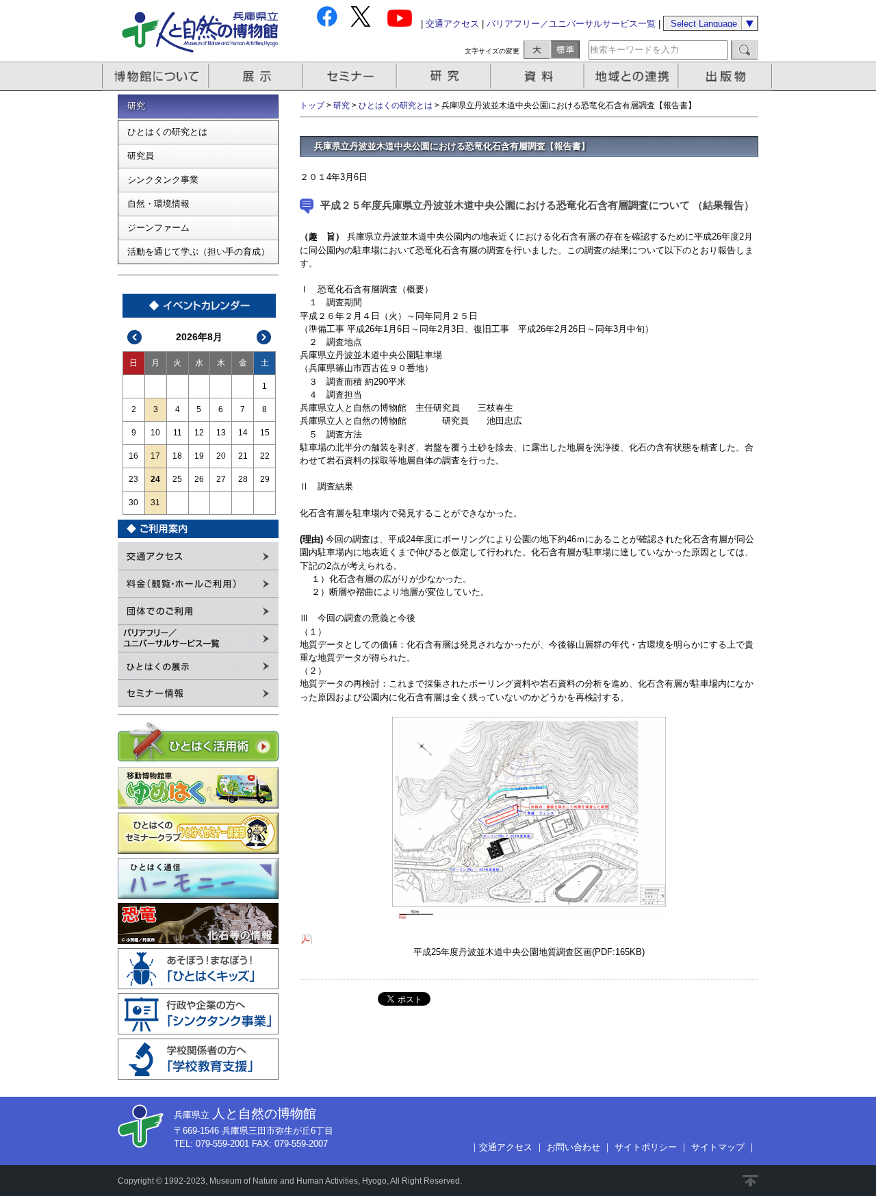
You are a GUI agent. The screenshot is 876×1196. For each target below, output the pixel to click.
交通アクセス (452, 23)
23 (133, 479)
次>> (264, 337)
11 (177, 433)
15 (265, 433)
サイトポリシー (646, 1147)
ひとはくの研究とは (167, 132)
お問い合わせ (573, 1147)
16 (133, 456)
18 (177, 456)
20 (221, 456)
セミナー (351, 76)
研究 (445, 76)
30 (133, 502)
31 (155, 502)
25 (177, 479)
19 (199, 456)
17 (155, 456)
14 (243, 433)
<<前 (134, 337)
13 (221, 433)
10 (155, 433)
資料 (539, 76)
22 (265, 456)
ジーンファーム (158, 227)
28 (243, 479)
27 (221, 479)
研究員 (140, 156)
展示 (256, 76)
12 (199, 433)
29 (265, 479)
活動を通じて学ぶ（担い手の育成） (198, 251)
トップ (312, 105)
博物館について (155, 76)
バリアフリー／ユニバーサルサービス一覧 (571, 23)
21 (243, 456)
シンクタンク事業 (162, 180)
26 (199, 479)
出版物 (727, 76)
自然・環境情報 (158, 204)
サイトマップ (718, 1147)
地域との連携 (633, 76)
